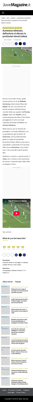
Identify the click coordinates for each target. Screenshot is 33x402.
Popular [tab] (18, 282)
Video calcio (18, 27)
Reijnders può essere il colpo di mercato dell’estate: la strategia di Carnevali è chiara (19, 321)
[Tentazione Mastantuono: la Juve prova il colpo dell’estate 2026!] (5, 368)
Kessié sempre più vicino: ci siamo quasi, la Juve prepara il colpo (19, 311)
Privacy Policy (20, 392)
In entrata (25, 287)
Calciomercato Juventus (17, 287)
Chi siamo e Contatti (14, 390)
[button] (3, 12)
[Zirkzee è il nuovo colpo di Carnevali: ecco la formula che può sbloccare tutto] (4, 286)
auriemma (8, 232)
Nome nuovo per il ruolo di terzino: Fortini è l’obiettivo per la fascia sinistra (18, 362)
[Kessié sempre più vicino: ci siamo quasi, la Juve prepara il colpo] (4, 306)
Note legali (11, 392)
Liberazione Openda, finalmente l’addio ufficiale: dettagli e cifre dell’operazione (19, 382)
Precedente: (15, 262)
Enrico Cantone (7, 39)
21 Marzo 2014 (17, 39)
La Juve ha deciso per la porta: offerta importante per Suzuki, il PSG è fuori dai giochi (19, 342)
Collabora (26, 390)
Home (4, 390)
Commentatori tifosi (8, 27)
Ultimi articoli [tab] (7, 282)
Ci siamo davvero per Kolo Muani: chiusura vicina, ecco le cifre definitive (19, 352)
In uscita (25, 378)
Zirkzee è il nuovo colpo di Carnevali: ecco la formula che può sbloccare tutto (19, 291)
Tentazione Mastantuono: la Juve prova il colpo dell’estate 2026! (19, 372)
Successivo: (14, 270)
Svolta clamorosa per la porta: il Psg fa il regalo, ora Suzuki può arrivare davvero (19, 301)
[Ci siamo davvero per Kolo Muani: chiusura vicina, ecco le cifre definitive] (5, 348)
